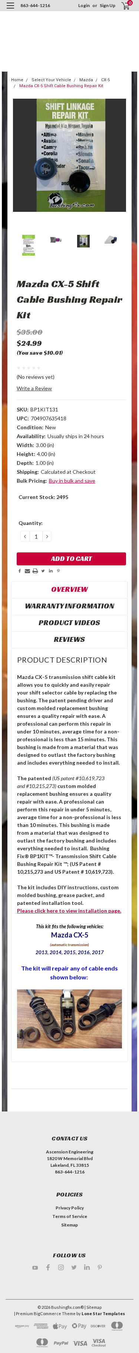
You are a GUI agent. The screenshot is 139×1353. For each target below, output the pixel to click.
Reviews (69, 639)
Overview (69, 589)
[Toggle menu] (10, 10)
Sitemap (69, 1225)
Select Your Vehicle (51, 80)
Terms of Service (69, 1216)
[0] (121, 6)
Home (17, 80)
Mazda (86, 80)
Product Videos (69, 622)
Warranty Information (69, 606)
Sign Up (107, 5)
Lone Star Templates (103, 1313)
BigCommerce (47, 1313)
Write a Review (34, 388)
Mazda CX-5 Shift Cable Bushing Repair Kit (61, 85)
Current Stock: (43, 497)
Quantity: (31, 523)
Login (84, 5)
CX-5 (105, 80)
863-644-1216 (35, 5)
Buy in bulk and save (72, 480)
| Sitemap (93, 1307)
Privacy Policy (70, 1208)
